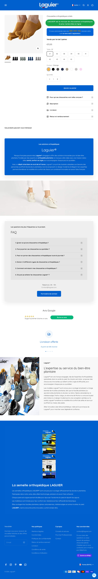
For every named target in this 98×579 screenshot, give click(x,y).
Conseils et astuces (62, 531)
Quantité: (50, 75)
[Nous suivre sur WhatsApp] (25, 564)
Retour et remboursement (41, 542)
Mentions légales (38, 531)
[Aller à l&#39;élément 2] (15, 59)
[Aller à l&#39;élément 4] (31, 59)
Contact (58, 539)
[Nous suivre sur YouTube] (20, 564)
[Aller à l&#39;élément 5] (38, 59)
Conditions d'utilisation (39, 553)
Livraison (35, 546)
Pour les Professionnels (64, 535)
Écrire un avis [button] (62, 317)
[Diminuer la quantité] (49, 79)
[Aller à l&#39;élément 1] (8, 59)
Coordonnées (36, 535)
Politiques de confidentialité (41, 539)
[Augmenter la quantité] (57, 79)
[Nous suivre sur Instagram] (10, 564)
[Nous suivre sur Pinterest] (15, 564)
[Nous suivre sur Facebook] (6, 564)
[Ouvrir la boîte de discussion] (94, 575)
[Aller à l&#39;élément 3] (23, 59)
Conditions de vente (38, 549)
